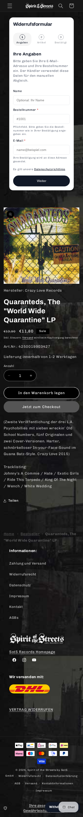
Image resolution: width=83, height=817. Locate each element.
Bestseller (30, 534)
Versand (27, 337)
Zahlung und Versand (27, 563)
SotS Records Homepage (32, 652)
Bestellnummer (25, 110)
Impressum (19, 596)
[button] (9, 5)
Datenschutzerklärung (62, 776)
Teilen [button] (13, 500)
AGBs (14, 618)
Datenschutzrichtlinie (49, 169)
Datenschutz (20, 585)
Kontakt (16, 607)
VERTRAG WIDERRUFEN (31, 709)
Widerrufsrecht (22, 574)
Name (17, 91)
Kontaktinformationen (57, 783)
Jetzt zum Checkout (41, 407)
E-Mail (19, 140)
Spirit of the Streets (41, 770)
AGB (18, 783)
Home (9, 534)
